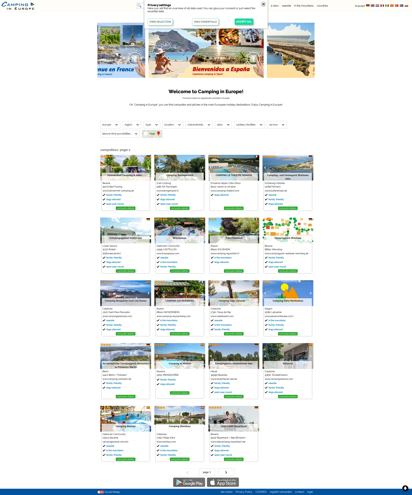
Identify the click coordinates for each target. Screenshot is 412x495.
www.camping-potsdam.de (117, 379)
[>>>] (226, 472)
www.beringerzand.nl (168, 190)
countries (322, 5)
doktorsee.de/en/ (112, 253)
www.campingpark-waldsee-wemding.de (286, 253)
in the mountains (304, 5)
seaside (286, 5)
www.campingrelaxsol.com (279, 379)
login (310, 491)
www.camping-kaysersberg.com (174, 316)
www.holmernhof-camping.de (118, 190)
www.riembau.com (166, 441)
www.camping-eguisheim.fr (225, 253)
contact (299, 491)
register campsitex (281, 491)
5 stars (275, 5)
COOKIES (261, 491)
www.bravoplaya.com (168, 253)
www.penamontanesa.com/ (279, 316)
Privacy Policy (244, 491)
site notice (226, 491)
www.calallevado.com (222, 316)
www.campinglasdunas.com (117, 316)
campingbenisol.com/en (115, 441)
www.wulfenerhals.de (276, 190)
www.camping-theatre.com (225, 190)
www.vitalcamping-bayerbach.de (228, 441)
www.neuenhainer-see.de (224, 379)
